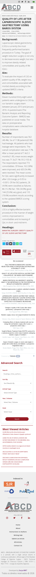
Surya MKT (23, 570)
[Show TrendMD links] (34, 356)
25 (29, 253)
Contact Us (18, 545)
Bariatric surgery (10, 230)
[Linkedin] (14, 243)
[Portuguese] (33, 1)
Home (18, 525)
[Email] (10, 243)
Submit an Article (18, 539)
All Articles (18, 542)
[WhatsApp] (17, 243)
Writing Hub (18, 535)
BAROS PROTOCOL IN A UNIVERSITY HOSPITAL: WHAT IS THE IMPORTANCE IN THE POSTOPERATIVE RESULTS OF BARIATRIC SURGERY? (18, 282)
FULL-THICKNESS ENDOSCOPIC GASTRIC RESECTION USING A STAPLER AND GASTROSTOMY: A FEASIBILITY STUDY (18, 266)
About (18, 528)
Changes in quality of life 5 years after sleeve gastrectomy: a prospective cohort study (18, 308)
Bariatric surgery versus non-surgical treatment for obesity (18, 315)
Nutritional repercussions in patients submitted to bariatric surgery (18, 290)
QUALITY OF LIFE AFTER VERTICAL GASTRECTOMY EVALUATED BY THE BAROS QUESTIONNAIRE (18, 274)
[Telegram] (20, 243)
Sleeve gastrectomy (18, 233)
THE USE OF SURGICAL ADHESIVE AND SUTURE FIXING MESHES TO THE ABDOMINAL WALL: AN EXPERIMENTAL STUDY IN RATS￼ (16, 440)
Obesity (22, 230)
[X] (3, 243)
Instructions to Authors (18, 532)
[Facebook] (7, 243)
